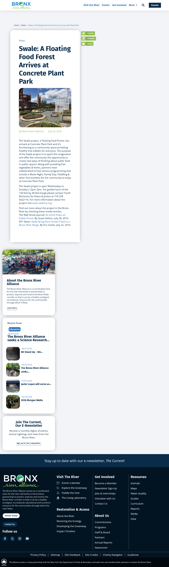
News (23, 25)
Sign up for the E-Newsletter (29, 443)
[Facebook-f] (4, 538)
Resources (138, 477)
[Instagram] (19, 538)
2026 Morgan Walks (32, 400)
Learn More (12, 308)
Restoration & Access (73, 509)
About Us (102, 516)
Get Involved (104, 477)
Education (14, 329)
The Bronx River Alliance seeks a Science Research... (28, 338)
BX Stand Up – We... (32, 351)
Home (16, 25)
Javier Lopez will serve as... (36, 384)
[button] (133, 5)
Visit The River (68, 477)
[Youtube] (27, 538)
